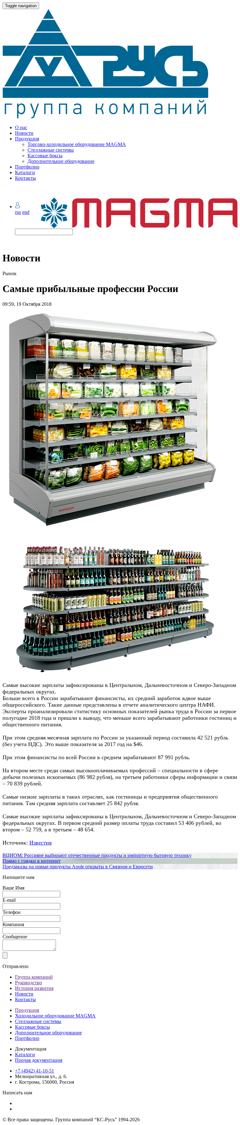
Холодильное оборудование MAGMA (55, 1015)
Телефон (11, 912)
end (25, 212)
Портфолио (27, 166)
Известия (40, 843)
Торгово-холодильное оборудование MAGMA (77, 144)
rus (18, 212)
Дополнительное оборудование (61, 161)
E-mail (9, 900)
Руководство (28, 982)
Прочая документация (38, 1060)
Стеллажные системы (51, 150)
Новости (24, 133)
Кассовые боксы (45, 155)
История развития (34, 988)
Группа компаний (34, 977)
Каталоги (25, 172)
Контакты (25, 178)
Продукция (27, 138)
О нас (21, 127)
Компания (13, 924)
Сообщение (14, 936)
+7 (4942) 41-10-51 (34, 1070)
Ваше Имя (13, 887)
